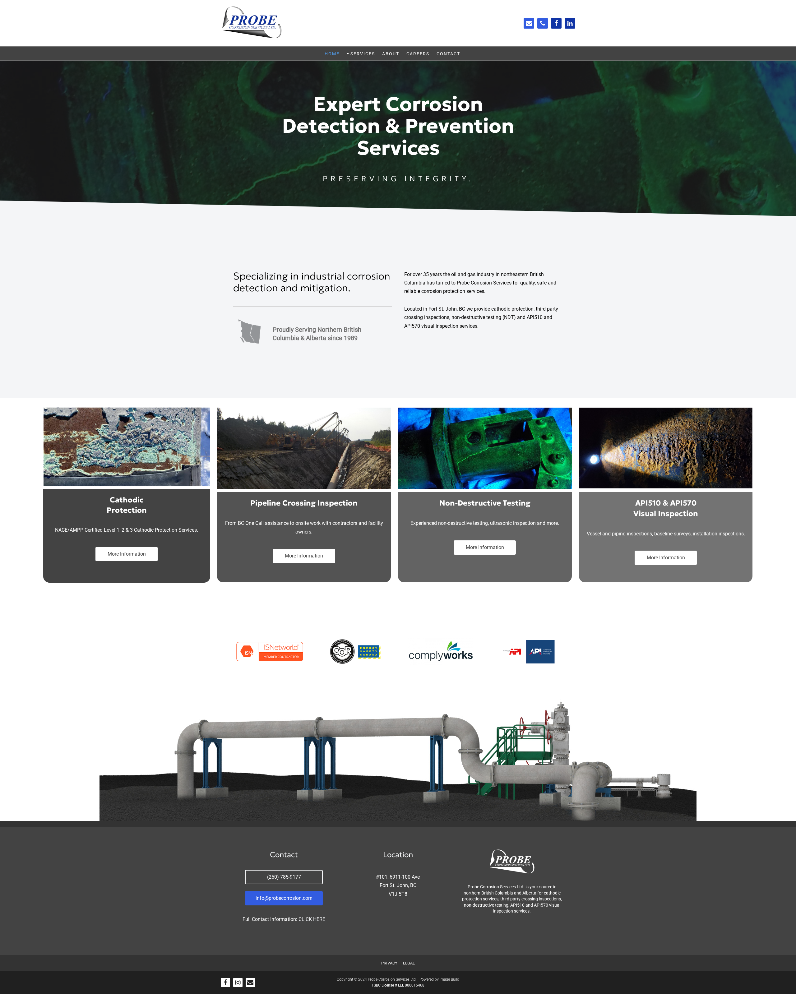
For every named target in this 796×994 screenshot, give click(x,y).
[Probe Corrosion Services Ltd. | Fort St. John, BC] (252, 23)
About (390, 53)
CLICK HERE (311, 919)
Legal (409, 963)
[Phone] (542, 23)
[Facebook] (556, 23)
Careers (417, 53)
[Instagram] (238, 982)
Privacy (389, 963)
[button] (348, 54)
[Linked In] (570, 23)
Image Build (449, 979)
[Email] (529, 23)
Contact (448, 53)
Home (332, 53)
